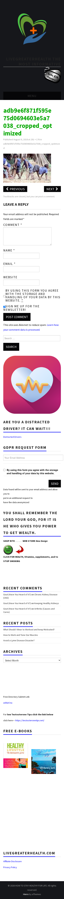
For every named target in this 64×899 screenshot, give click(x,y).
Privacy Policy (10, 867)
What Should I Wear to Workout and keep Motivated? (29, 629)
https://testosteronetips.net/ (29, 720)
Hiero (26, 894)
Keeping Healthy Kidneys (46, 603)
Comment (12, 224)
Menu (32, 96)
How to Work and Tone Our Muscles (20, 634)
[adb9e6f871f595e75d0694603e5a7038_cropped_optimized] (27, 168)
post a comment (46, 196)
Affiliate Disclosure (12, 861)
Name (9, 250)
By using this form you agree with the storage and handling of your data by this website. (32, 295)
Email (9, 263)
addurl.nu (8, 702)
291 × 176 (35, 139)
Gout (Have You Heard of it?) (17, 594)
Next (50, 189)
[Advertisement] (32, 811)
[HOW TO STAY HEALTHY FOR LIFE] (32, 28)
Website (10, 277)
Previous (17, 189)
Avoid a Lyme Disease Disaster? (19, 640)
